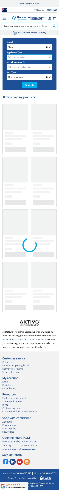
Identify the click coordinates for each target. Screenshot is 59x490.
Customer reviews (11, 408)
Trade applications (12, 401)
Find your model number (15, 398)
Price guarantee (10, 425)
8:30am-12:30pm (29, 445)
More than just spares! (29, 3)
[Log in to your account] (49, 18)
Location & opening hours (15, 365)
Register (6, 385)
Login (5, 381)
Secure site (8, 431)
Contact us (8, 362)
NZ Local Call (45, 473)
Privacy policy (9, 428)
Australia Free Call (17, 473)
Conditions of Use (29, 478)
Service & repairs (11, 372)
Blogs (5, 404)
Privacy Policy (14, 478)
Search (29, 85)
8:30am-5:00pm (29, 441)
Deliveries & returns (12, 368)
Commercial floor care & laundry (19, 411)
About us (7, 421)
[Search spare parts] (54, 25)
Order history (9, 388)
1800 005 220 (28, 449)
